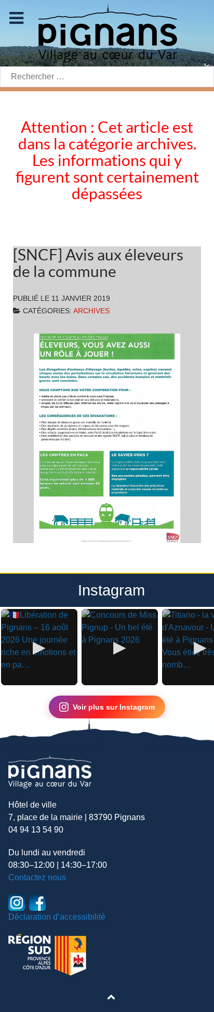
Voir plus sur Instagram (114, 707)
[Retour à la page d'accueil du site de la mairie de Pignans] (107, 32)
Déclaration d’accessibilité (56, 916)
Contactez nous (37, 877)
